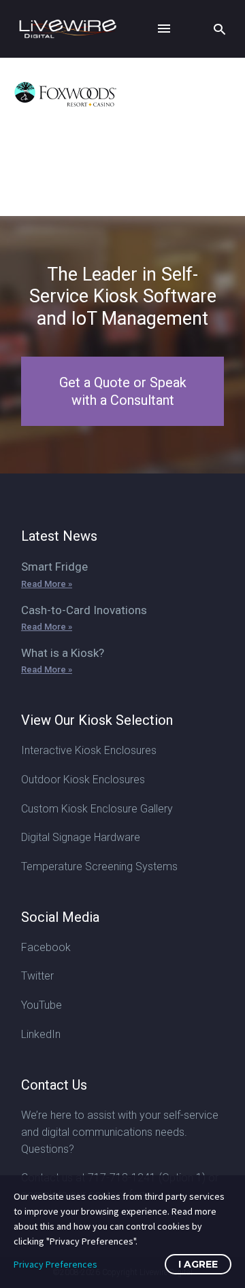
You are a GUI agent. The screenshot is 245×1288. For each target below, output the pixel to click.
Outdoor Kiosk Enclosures (83, 779)
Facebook (46, 947)
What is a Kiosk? (62, 653)
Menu (164, 28)
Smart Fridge (54, 566)
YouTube (41, 1005)
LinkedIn (41, 1034)
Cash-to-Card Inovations (84, 610)
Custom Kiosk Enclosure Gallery (97, 808)
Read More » (46, 584)
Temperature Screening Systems (99, 866)
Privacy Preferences (55, 1264)
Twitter (37, 975)
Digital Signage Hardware (80, 837)
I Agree (198, 1264)
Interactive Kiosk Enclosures (89, 750)
